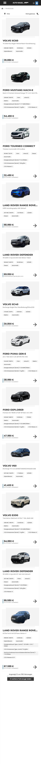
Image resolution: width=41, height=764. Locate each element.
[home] (2, 8)
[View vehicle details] (35, 61)
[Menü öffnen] (4, 2)
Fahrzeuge (9, 8)
